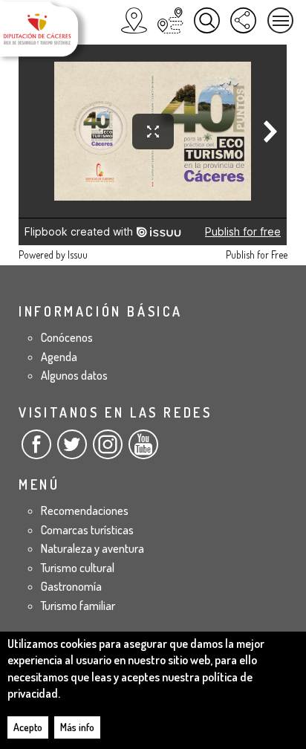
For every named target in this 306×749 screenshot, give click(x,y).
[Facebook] (36, 450)
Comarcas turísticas (87, 529)
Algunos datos (74, 375)
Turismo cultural (77, 567)
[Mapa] (134, 20)
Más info (77, 727)
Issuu (78, 254)
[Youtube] (143, 450)
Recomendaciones (84, 510)
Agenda (59, 356)
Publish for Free (256, 254)
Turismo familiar (78, 605)
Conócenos (67, 337)
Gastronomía (71, 586)
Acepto (27, 727)
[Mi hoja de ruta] (170, 20)
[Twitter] (72, 450)
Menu (280, 20)
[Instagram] (108, 450)
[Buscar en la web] (207, 20)
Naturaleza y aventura (92, 548)
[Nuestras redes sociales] (243, 20)
